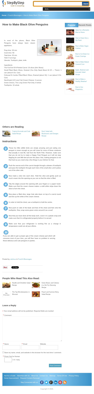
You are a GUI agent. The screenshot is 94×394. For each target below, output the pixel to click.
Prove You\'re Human (12, 356)
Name (6, 344)
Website (43, 344)
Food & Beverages (15, 15)
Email (25, 344)
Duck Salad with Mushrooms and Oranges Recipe (50, 133)
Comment (7, 315)
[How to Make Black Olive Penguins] (49, 47)
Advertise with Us (23, 376)
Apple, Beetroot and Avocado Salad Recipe (81, 72)
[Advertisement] (44, 32)
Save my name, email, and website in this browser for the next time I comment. (33, 352)
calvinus (13, 259)
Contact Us (44, 376)
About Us (34, 376)
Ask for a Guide (9, 376)
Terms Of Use (62, 376)
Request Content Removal (29, 378)
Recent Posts (84, 25)
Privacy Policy (74, 376)
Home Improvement (11, 378)
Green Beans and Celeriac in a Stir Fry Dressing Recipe (50, 285)
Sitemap (52, 376)
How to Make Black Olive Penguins (36, 15)
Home (4, 15)
